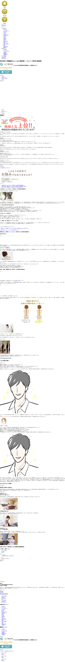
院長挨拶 (3, 597)
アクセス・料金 (4, 595)
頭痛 (4, 44)
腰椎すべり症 (4, 619)
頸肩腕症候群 (6, 46)
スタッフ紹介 (4, 598)
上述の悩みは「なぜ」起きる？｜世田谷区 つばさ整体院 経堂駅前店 (12, 185)
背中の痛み (3, 618)
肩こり (5, 40)
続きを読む (1, 150)
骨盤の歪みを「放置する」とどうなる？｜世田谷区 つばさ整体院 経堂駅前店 (14, 186)
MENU (3, 79)
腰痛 (2, 620)
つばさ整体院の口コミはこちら (5, 167)
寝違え (5, 36)
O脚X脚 (3, 606)
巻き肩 (5, 37)
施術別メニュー (4, 111)
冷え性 (5, 32)
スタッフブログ (4, 58)
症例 (2, 599)
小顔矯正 (5, 52)
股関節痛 (5, 39)
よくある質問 (4, 56)
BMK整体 (5, 49)
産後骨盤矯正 (4, 633)
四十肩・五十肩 (6, 34)
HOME (3, 76)
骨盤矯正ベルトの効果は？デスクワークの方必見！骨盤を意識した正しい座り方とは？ (14, 228)
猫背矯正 (3, 632)
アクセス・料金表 (4, 78)
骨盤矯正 (3, 634)
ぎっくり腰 (3, 607)
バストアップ (6, 50)
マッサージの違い (6, 51)
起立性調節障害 (6, 43)
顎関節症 (5, 47)
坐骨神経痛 (5, 35)
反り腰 (5, 33)
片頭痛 (5, 38)
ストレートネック (4, 608)
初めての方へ (4, 77)
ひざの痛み (5, 31)
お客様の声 (3, 57)
